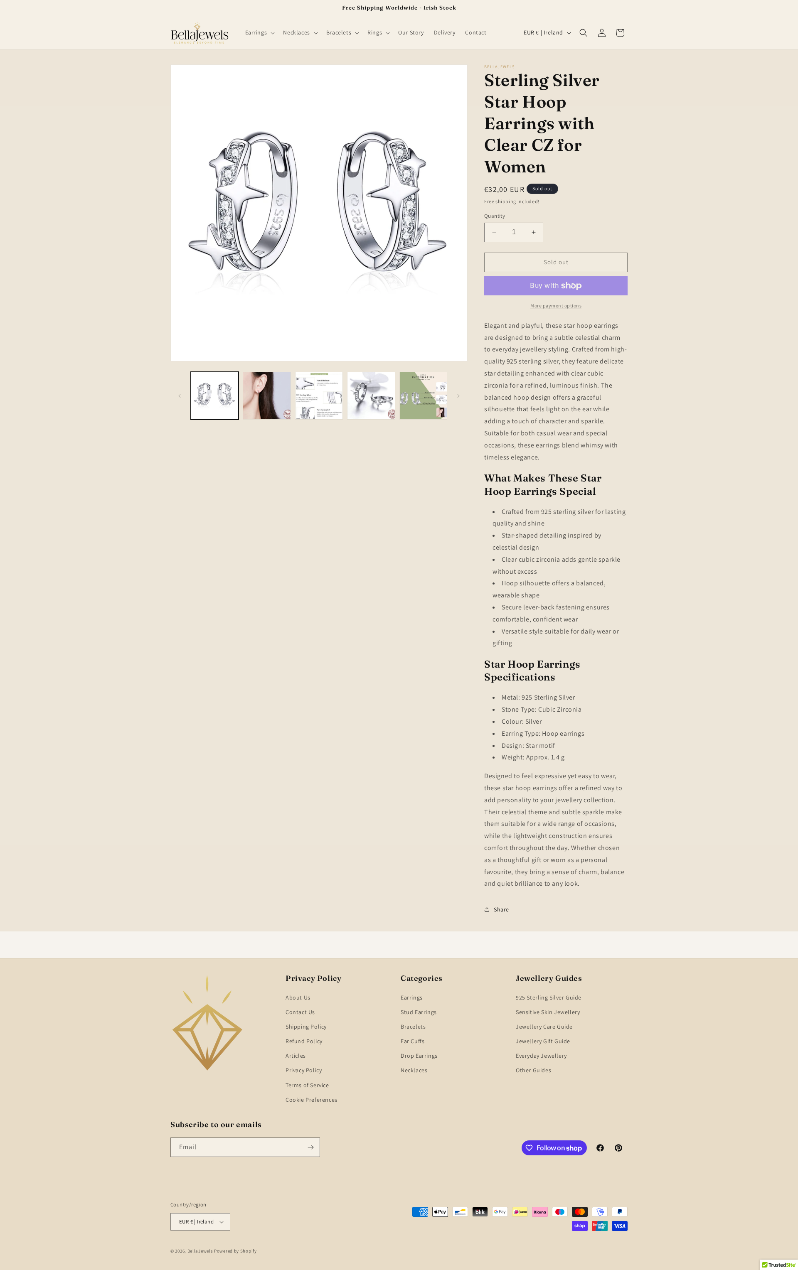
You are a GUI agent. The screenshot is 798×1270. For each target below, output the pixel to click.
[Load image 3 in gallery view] (319, 396)
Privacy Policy (304, 1070)
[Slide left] (179, 396)
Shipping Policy (306, 1026)
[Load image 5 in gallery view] (423, 396)
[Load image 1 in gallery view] (215, 396)
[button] (259, 32)
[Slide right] (458, 396)
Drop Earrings (419, 1055)
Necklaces (414, 1070)
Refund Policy (304, 1041)
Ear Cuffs (412, 1041)
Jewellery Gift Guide (543, 1041)
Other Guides (533, 1070)
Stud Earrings (419, 1012)
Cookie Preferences (311, 1099)
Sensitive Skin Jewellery (548, 1012)
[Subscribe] (310, 1147)
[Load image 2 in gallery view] (267, 396)
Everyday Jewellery (541, 1055)
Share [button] (501, 909)
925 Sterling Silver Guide (548, 997)
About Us (298, 997)
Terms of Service (307, 1085)
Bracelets (413, 1026)
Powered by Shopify (235, 1251)
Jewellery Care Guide (544, 1026)
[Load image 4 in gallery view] (371, 396)
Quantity (494, 215)
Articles (296, 1055)
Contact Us (300, 1012)
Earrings (412, 997)
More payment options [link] (555, 305)
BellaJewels (200, 1251)
